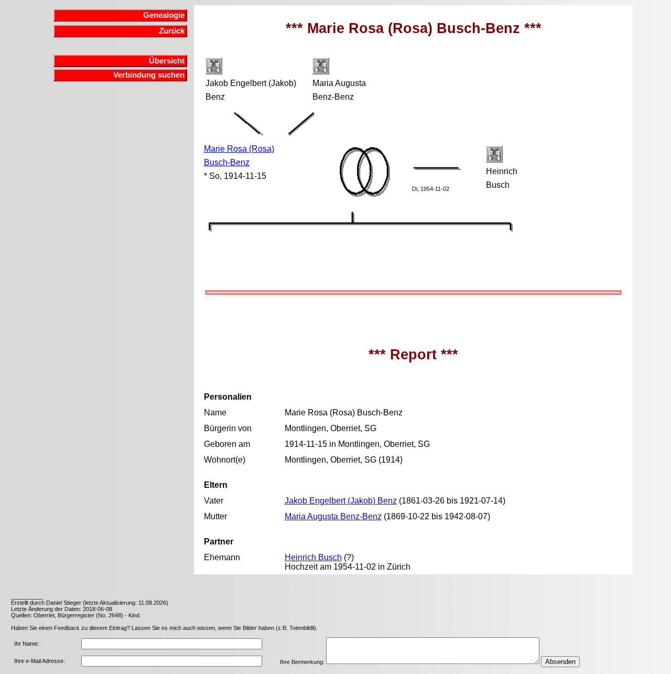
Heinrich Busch (313, 557)
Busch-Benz (227, 162)
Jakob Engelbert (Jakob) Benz (341, 500)
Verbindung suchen (149, 75)
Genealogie (164, 15)
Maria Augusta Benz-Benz (333, 516)
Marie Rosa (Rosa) (239, 148)
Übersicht (167, 61)
